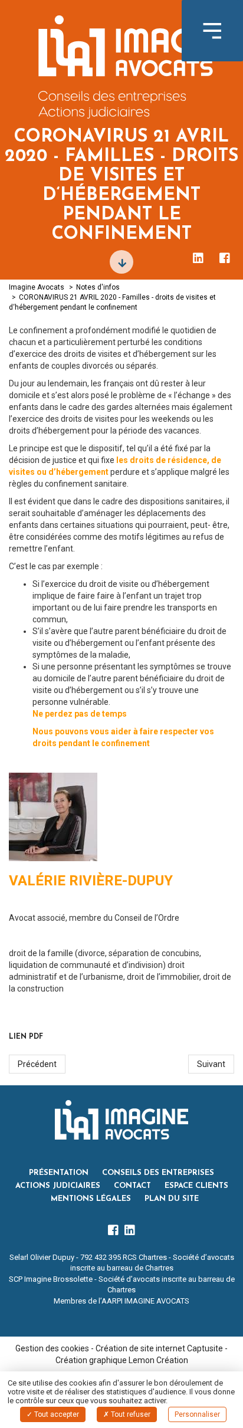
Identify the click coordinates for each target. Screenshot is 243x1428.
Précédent (37, 1064)
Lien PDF (26, 1036)
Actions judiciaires (57, 1186)
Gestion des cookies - (55, 1348)
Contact (132, 1186)
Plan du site (172, 1199)
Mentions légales (91, 1199)
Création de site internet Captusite (159, 1348)
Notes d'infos (98, 287)
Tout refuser (129, 1414)
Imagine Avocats (36, 287)
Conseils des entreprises (158, 1173)
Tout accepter (55, 1414)
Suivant (211, 1064)
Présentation (58, 1173)
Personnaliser (197, 1414)
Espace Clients (196, 1186)
